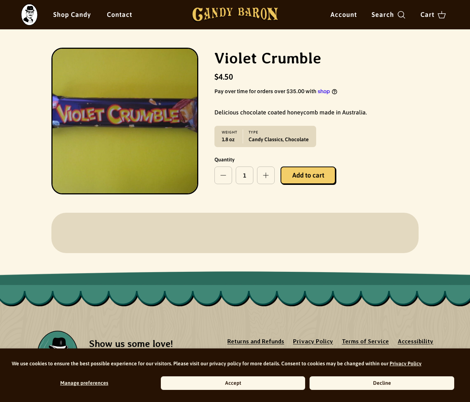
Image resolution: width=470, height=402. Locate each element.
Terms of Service (365, 341)
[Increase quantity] (266, 175)
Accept (233, 383)
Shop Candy (72, 14)
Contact (119, 14)
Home (27, 8)
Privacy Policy (406, 363)
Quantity (224, 159)
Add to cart (308, 175)
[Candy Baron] (235, 14)
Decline (382, 383)
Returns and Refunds (255, 341)
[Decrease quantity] (223, 175)
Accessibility (415, 341)
